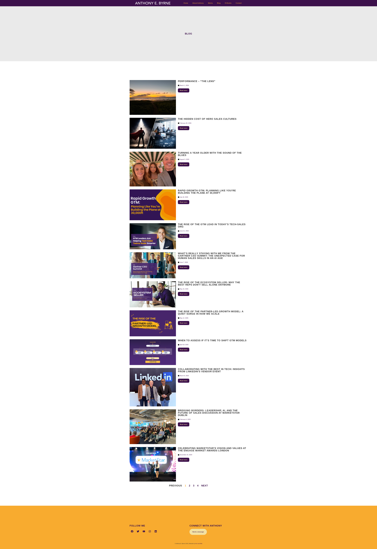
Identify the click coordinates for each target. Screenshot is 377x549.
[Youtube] (143, 531)
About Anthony (198, 3)
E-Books (228, 3)
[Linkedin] (155, 531)
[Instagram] (149, 531)
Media (210, 3)
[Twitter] (137, 531)
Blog (219, 3)
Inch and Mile (198, 543)
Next (204, 485)
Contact (239, 3)
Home (186, 3)
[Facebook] (132, 531)
